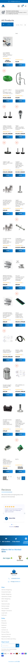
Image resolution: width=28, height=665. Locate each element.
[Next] (23, 478)
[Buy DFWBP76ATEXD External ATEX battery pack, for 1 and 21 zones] (8, 301)
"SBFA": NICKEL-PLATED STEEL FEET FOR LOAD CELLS (7, 127)
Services (3, 620)
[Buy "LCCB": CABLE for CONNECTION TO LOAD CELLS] (8, 78)
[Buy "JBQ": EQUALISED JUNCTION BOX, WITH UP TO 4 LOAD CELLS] (8, 448)
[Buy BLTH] (20, 448)
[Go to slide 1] (11, 524)
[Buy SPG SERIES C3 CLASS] (20, 373)
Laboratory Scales (6, 596)
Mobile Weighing (6, 594)
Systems (3, 625)
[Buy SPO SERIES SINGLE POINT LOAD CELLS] (8, 339)
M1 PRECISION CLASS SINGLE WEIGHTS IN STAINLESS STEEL (7, 203)
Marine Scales (5, 606)
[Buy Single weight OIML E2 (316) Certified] (8, 373)
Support (3, 627)
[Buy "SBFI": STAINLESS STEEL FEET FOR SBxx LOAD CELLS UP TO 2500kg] (20, 189)
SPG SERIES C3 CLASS (19, 385)
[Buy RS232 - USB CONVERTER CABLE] (20, 339)
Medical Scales (5, 604)
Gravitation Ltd (12, 661)
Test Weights (5, 608)
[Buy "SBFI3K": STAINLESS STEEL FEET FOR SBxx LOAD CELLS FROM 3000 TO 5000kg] (20, 408)
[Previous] (4, 478)
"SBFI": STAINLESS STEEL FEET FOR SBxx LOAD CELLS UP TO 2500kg (20, 203)
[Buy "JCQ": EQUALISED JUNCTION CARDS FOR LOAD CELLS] (20, 301)
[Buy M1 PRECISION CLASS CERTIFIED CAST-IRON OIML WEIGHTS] (8, 408)
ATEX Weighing (5, 598)
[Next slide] (25, 513)
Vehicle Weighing (6, 589)
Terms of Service (6, 634)
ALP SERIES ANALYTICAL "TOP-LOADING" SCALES (7, 54)
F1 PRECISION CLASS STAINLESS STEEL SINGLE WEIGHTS (7, 241)
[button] (19, 6)
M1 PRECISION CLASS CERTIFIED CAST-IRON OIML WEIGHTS (7, 422)
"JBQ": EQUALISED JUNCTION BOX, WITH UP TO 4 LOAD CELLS (7, 462)
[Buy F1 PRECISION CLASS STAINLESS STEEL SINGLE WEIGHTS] (8, 227)
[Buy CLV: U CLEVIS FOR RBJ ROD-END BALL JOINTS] (20, 78)
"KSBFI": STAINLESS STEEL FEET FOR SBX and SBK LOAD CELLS (19, 164)
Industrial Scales (6, 592)
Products (4, 623)
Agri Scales (4, 601)
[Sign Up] (17, 645)
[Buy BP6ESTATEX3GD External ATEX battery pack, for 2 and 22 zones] (8, 264)
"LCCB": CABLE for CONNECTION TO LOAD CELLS (7, 91)
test (16, 33)
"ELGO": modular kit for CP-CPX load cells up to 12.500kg (19, 278)
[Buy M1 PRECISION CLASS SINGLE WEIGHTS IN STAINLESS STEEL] (8, 189)
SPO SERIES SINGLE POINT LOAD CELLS (7, 351)
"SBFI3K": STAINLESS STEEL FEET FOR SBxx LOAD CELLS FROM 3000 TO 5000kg (20, 423)
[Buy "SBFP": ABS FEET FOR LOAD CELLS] (8, 150)
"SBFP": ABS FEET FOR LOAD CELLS (7, 163)
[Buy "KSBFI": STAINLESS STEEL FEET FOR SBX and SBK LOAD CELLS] (20, 150)
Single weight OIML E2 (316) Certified (7, 386)
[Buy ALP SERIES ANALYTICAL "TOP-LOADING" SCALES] (8, 41)
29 (7, 479)
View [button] (7, 64)
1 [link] (6, 476)
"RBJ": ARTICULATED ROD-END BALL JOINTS (20, 127)
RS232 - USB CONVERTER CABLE (19, 351)
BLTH (17, 459)
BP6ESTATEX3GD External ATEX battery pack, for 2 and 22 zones (7, 278)
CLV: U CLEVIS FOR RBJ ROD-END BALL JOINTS (19, 91)
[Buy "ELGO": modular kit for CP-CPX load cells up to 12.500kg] (20, 264)
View (20, 64)
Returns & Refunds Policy (8, 639)
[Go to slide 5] (16, 524)
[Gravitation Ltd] (4, 7)
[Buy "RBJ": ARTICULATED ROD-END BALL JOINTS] (20, 114)
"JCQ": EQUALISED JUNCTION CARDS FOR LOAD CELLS (19, 315)
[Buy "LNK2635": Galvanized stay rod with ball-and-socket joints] (20, 227)
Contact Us (4, 630)
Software (4, 615)
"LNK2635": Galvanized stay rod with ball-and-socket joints (20, 241)
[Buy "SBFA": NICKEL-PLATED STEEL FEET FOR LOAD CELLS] (8, 114)
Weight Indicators (6, 610)
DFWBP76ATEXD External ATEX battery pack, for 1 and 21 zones (7, 315)
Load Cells (4, 613)
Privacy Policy (5, 632)
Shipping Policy (5, 636)
